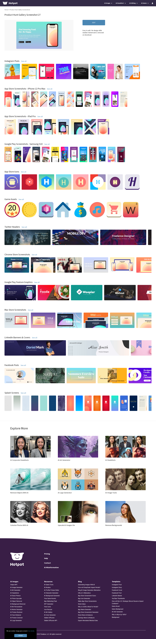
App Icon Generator (84, 598)
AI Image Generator (16, 587)
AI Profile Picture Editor (51, 590)
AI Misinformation (51, 567)
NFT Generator (48, 604)
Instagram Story (117, 587)
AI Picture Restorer (16, 612)
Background (115, 617)
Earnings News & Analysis (86, 618)
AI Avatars (47, 587)
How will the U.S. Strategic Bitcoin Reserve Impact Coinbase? (127, 602)
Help (46, 558)
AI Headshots (14, 593)
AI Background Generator (52, 596)
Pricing (47, 554)
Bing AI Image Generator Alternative (89, 590)
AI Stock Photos (15, 596)
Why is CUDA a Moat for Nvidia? (88, 607)
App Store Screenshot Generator (88, 612)
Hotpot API (13, 585)
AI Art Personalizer (16, 607)
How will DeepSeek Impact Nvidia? (89, 587)
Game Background (117, 609)
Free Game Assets (50, 598)
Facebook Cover (117, 590)
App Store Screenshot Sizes (87, 596)
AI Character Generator (51, 593)
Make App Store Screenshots (87, 601)
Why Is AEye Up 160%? (119, 614)
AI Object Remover (16, 601)
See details (31, 631)
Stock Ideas (82, 604)
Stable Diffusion (49, 618)
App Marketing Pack (50, 601)
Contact (47, 563)
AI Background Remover (17, 604)
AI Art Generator (15, 590)
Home (7, 10)
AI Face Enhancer (15, 615)
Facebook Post (117, 593)
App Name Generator (84, 609)
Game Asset (116, 606)
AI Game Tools (48, 585)
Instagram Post (117, 585)
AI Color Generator (50, 615)
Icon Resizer (48, 609)
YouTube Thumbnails (118, 598)
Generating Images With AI (86, 585)
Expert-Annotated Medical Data (88, 620)
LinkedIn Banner (117, 596)
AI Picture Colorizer (16, 618)
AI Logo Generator (16, 620)
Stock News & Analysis (85, 615)
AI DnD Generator (117, 612)
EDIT (94, 23)
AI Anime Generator (16, 609)
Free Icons (47, 607)
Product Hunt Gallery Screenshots (20, 10)
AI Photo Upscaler (16, 598)
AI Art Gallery (48, 612)
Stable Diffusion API (50, 620)
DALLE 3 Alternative (84, 593)
